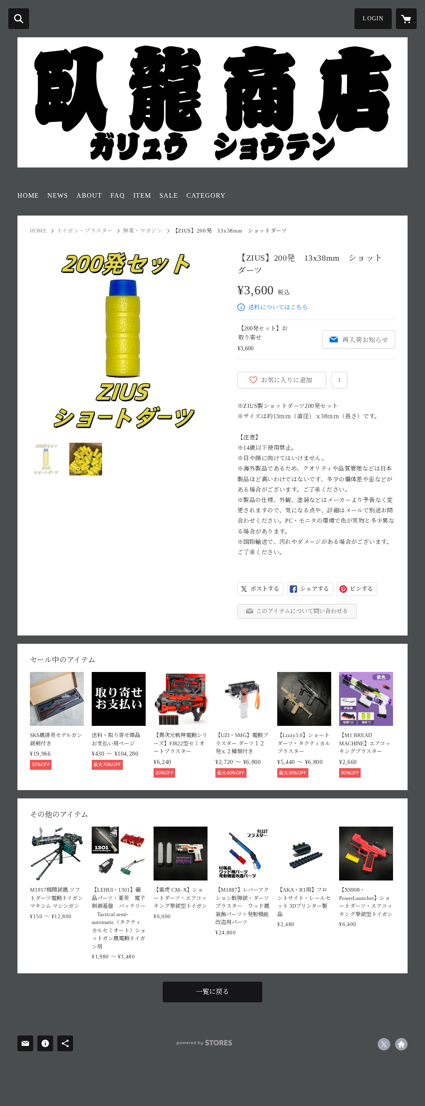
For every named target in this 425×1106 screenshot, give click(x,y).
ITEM (142, 195)
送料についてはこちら (278, 307)
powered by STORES (204, 1043)
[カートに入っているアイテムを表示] (406, 18)
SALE (168, 195)
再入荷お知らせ (365, 340)
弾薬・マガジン (143, 231)
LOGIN (373, 18)
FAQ (117, 195)
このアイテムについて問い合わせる (302, 611)
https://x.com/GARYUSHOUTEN (384, 1044)
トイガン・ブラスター (85, 231)
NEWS (57, 195)
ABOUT (89, 195)
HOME (28, 195)
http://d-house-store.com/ (401, 1044)
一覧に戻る (212, 991)
